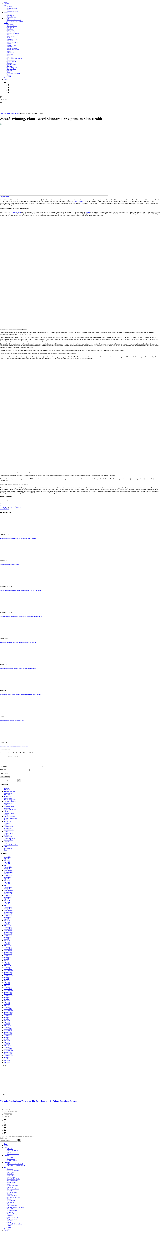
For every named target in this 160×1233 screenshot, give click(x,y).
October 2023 (8, 914)
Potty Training (8, 836)
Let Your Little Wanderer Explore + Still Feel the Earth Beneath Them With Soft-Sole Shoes (20, 694)
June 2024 (7, 900)
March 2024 (7, 905)
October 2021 (8, 954)
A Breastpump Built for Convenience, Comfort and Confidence (14, 746)
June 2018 (7, 1020)
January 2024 (8, 909)
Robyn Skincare (4, 196)
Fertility (9, 46)
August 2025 (7, 877)
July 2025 (6, 879)
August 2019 (7, 997)
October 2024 (8, 894)
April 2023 (7, 924)
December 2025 (8, 870)
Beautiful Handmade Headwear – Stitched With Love (12, 720)
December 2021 (8, 950)
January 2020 (8, 989)
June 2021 (7, 960)
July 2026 (6, 858)
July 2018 (6, 1019)
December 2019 (8, 990)
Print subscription (12, 8)
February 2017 (8, 1047)
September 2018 (8, 1015)
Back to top (3, 1138)
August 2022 (7, 937)
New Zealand (10, 15)
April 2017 (7, 1044)
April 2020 (7, 984)
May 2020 (7, 982)
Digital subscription (12, 11)
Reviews (9, 70)
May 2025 (7, 882)
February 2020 (8, 987)
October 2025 (8, 874)
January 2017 (8, 1049)
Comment (3, 766)
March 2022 (7, 945)
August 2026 (7, 857)
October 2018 (8, 1014)
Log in (5, 79)
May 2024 (7, 902)
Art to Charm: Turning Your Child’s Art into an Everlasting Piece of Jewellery (18, 538)
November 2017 (8, 1032)
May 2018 (7, 1022)
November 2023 (8, 912)
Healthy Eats (10, 52)
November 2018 (8, 1012)
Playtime (9, 66)
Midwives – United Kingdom (15, 21)
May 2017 (7, 1042)
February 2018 (8, 1027)
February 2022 (8, 947)
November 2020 (8, 972)
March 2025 (7, 885)
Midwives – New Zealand (14, 20)
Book (8, 9)
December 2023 (8, 910)
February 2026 (8, 867)
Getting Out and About (13, 49)
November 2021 (8, 952)
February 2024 (8, 907)
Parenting (9, 63)
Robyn (88, 212)
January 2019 (8, 1009)
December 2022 (8, 930)
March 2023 (7, 925)
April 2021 (7, 964)
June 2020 (7, 980)
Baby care (10, 24)
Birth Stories (10, 30)
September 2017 (8, 1035)
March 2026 (7, 865)
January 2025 (8, 889)
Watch (9, 76)
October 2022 (8, 934)
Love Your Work (11, 57)
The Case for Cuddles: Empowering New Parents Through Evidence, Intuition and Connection (21, 616)
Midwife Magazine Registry (14, 58)
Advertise (6, 3)
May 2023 (7, 922)
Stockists (6, 12)
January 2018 (8, 1029)
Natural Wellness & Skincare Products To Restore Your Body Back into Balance (18, 668)
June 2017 (7, 1040)
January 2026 (8, 868)
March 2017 (7, 1045)
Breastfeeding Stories (13, 33)
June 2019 (7, 1000)
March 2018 (7, 1025)
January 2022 (8, 949)
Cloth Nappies (11, 36)
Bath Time (10, 29)
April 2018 (7, 1024)
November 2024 (8, 892)
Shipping (6, 1116)
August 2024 (7, 897)
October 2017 (8, 1034)
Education (10, 40)
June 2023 (7, 920)
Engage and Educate (12, 42)
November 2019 (8, 992)
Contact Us (7, 1109)
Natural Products (11, 61)
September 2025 (8, 875)
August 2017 (7, 1037)
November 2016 (8, 1052)
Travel (9, 75)
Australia (9, 14)
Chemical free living (12, 35)
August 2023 (7, 917)
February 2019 (8, 1007)
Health (9, 51)
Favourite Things (11, 45)
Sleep (8, 72)
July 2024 (6, 899)
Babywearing (10, 27)
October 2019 (8, 994)
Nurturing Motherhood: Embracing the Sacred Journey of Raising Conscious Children (38, 1101)
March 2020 (7, 985)
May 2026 (7, 862)
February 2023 (8, 927)
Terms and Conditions (10, 1111)
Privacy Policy (8, 1113)
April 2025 (7, 884)
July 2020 (6, 979)
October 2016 (8, 1054)
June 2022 (7, 940)
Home (5, 2)
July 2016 (6, 1059)
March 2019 (7, 1005)
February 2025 (8, 887)
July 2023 (6, 919)
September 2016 (8, 1055)
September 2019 (8, 995)
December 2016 (8, 1050)
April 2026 (7, 863)
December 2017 (8, 1030)
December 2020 (8, 970)
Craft (8, 37)
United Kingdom (11, 17)
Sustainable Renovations (13, 73)
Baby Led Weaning (12, 26)
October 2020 (8, 974)
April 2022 (7, 944)
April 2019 (7, 1004)
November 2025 (8, 872)
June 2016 (7, 1060)
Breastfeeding (11, 32)
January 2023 (8, 929)
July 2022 (6, 939)
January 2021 (8, 969)
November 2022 (8, 932)
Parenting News (11, 64)
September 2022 (8, 935)
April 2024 (7, 904)
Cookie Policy (8, 1114)
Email (2, 773)
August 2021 (7, 957)
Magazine (9, 6)
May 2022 (7, 942)
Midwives (6, 18)
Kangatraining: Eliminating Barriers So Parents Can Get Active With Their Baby (18, 642)
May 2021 (7, 962)
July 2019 (6, 999)
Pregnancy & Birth (12, 67)
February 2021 (8, 967)
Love (8, 55)
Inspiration (10, 54)
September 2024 (8, 895)
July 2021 (6, 959)
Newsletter (6, 78)
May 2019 (7, 1002)
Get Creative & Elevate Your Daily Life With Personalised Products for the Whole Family (20, 590)
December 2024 (8, 890)
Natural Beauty (11, 60)
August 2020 (7, 977)
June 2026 (7, 860)
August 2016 (7, 1057)
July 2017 (6, 1039)
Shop (5, 5)
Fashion (9, 43)
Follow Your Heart (12, 48)
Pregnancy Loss (11, 69)
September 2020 (8, 975)
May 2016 (7, 1062)
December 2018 (8, 1010)
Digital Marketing (12, 39)
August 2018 (7, 1017)
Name (2, 769)
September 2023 (8, 915)
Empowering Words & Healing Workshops (9, 564)
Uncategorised (8, 848)
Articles (6, 23)
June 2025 (7, 880)
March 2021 (7, 965)
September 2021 (8, 955)
